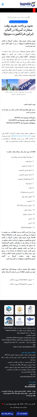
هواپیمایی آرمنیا (31, 342)
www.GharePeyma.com (27, 376)
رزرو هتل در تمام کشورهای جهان (26, 333)
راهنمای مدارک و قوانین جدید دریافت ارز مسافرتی (21, 369)
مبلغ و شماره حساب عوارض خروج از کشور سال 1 (20, 355)
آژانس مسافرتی (30, 335)
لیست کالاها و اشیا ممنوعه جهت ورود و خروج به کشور (20, 367)
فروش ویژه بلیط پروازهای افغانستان (21, 11)
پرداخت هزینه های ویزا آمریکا (16, 17)
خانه (26, 17)
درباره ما (12, 364)
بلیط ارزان (22, 342)
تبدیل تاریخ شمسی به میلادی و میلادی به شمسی (21, 362)
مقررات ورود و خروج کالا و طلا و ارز (25, 364)
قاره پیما (33, 374)
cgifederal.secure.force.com (21, 136)
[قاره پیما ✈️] (27, 4)
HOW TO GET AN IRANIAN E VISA (24, 347)
